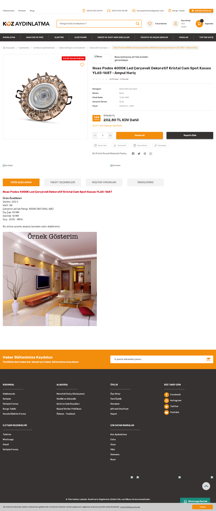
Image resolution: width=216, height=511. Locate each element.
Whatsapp (8, 439)
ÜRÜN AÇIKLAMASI (21, 182)
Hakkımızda (9, 394)
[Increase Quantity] (110, 135)
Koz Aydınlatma (118, 434)
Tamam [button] (203, 507)
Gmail (6, 444)
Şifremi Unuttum (119, 409)
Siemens (114, 454)
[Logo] (26, 23)
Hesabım (114, 404)
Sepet (113, 414)
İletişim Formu (10, 404)
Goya (113, 444)
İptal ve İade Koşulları (68, 404)
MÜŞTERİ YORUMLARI (104, 182)
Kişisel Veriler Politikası (69, 409)
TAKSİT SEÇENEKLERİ (62, 182)
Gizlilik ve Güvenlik (66, 399)
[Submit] (208, 359)
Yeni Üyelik (116, 399)
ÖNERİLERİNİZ (145, 182)
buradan (36, 226)
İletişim (7, 399)
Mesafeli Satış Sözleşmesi (70, 394)
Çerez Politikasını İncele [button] (130, 507)
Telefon (7, 434)
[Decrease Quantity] (94, 135)
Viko (112, 449)
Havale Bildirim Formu (14, 414)
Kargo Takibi (9, 409)
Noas (121, 93)
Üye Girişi (115, 394)
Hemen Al (140, 135)
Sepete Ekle (190, 135)
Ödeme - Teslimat (66, 414)
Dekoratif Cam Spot (128, 89)
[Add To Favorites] (82, 65)
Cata (113, 439)
